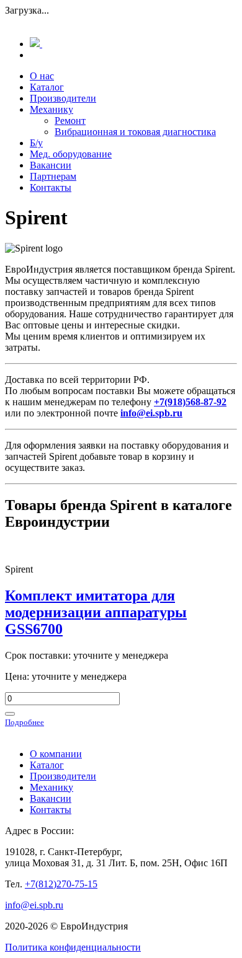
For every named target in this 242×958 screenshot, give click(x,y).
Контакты (50, 187)
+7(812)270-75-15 (61, 884)
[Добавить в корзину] (10, 714)
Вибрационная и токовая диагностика (135, 131)
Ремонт (70, 120)
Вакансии (50, 165)
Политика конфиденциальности (73, 947)
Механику (51, 109)
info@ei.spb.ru (34, 905)
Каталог (47, 87)
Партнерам (53, 176)
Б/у (36, 143)
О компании (56, 754)
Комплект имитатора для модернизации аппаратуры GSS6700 (96, 612)
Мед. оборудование (71, 154)
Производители (63, 98)
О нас (42, 76)
